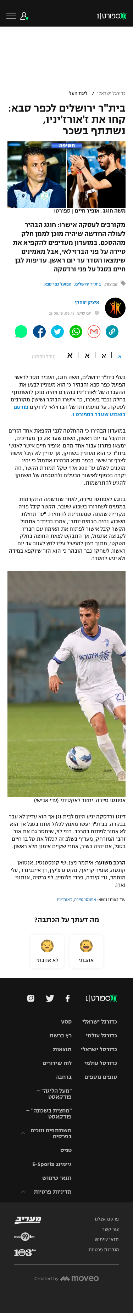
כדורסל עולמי (100, 1063)
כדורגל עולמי (101, 1035)
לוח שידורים (57, 1063)
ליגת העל (78, 93)
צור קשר (110, 1229)
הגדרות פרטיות (103, 1249)
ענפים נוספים (100, 1077)
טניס (66, 1150)
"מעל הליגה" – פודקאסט (54, 1094)
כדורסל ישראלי (99, 1049)
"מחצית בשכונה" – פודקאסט (49, 1114)
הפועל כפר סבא (57, 284)
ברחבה (63, 1077)
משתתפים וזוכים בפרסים (51, 1133)
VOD (66, 1022)
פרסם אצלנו (107, 1219)
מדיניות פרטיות (53, 1192)
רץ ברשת (60, 1035)
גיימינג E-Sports (52, 1164)
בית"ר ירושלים (88, 284)
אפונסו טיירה (85, 899)
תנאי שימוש (57, 1178)
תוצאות (62, 1049)
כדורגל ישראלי (111, 93)
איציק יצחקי (87, 302)
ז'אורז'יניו (64, 899)
